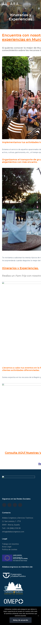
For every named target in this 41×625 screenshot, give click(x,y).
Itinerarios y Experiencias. (20, 268)
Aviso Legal (6, 546)
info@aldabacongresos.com (13, 531)
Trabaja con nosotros (10, 544)
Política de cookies (9, 549)
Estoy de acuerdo (20, 620)
